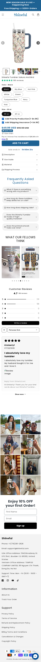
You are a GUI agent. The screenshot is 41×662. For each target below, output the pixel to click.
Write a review (20, 323)
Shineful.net (17, 659)
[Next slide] (36, 264)
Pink (6, 105)
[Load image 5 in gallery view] (35, 71)
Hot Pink (31, 89)
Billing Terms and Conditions (14, 632)
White (6, 94)
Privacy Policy (8, 614)
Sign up (20, 525)
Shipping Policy (8, 627)
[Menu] (2, 14)
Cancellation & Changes (12, 636)
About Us (6, 595)
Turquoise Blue (10, 99)
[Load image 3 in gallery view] (21, 71)
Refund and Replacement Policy (16, 623)
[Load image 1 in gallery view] (6, 71)
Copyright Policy (9, 641)
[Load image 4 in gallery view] (28, 71)
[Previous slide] (4, 264)
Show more (19, 394)
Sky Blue (18, 89)
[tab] (12, 281)
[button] (33, 14)
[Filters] (4, 330)
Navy (25, 99)
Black (6, 89)
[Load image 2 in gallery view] (13, 71)
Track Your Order (9, 599)
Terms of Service (9, 618)
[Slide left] (3, 43)
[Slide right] (38, 43)
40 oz (17, 114)
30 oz (6, 114)
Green (18, 94)
